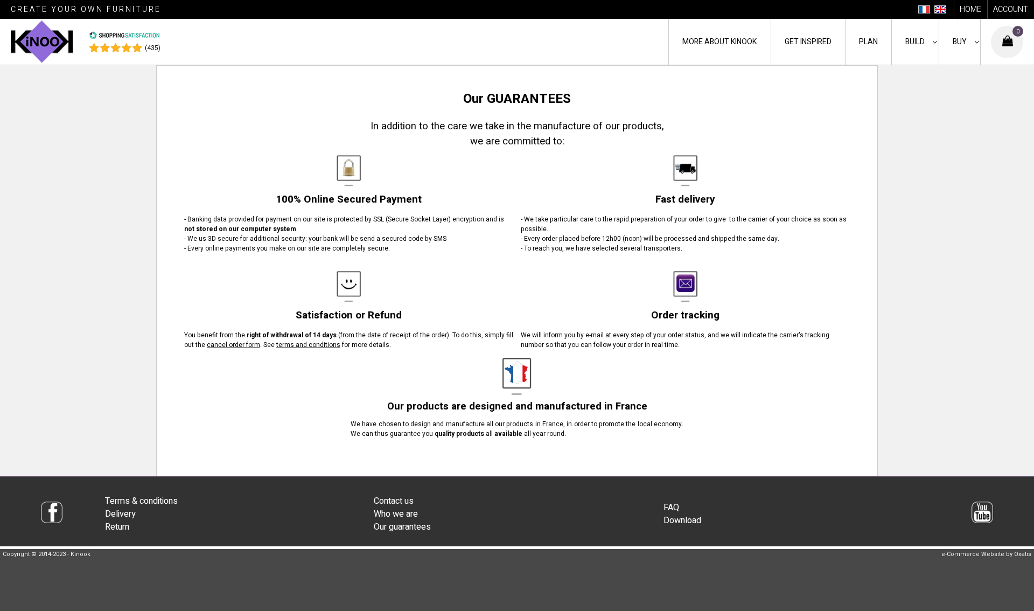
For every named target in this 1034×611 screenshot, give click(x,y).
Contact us (394, 501)
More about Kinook (719, 41)
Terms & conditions (141, 501)
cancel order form (233, 345)
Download (682, 520)
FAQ (671, 507)
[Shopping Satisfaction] (124, 37)
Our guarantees (402, 526)
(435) (152, 48)
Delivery (120, 514)
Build (915, 41)
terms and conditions (308, 345)
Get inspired (808, 41)
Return (117, 526)
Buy (960, 41)
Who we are (396, 514)
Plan (868, 41)
